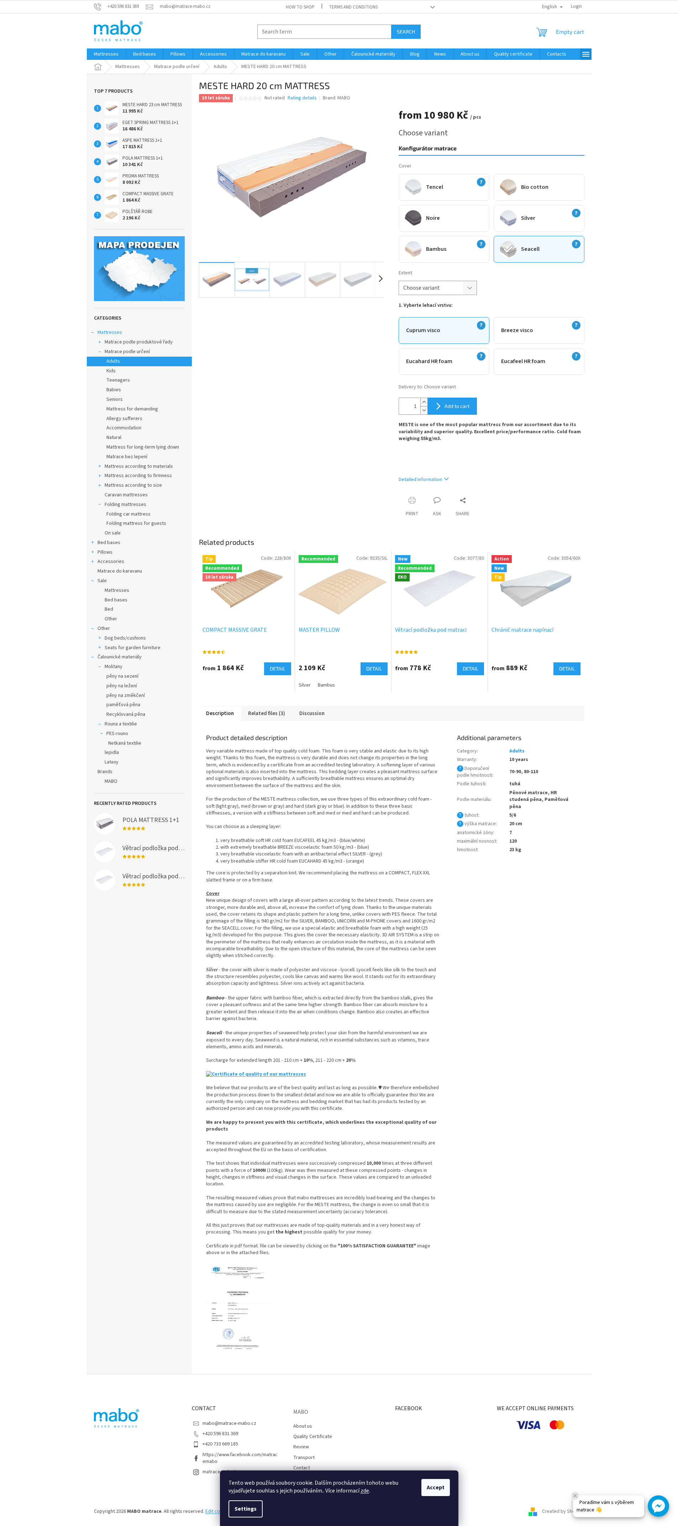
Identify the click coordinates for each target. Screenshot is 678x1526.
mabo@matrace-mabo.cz (229, 1423)
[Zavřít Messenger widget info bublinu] (575, 1496)
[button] (658, 1506)
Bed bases (109, 542)
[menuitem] (106, 54)
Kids (111, 370)
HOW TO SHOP (300, 7)
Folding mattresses (125, 504)
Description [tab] (220, 713)
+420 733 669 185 (220, 1444)
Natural (113, 437)
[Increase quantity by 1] (423, 402)
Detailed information (420, 479)
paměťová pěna (123, 704)
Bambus (326, 685)
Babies (113, 389)
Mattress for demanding (132, 409)
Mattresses (110, 332)
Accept (436, 1487)
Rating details (302, 98)
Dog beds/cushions (125, 638)
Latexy (112, 762)
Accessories (111, 561)
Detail (277, 669)
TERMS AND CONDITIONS (353, 7)
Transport (304, 1457)
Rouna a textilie (121, 724)
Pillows (105, 552)
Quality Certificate (312, 1436)
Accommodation (123, 427)
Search (406, 32)
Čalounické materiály (120, 657)
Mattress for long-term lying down (142, 447)
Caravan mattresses (126, 494)
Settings (246, 1509)
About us (302, 1426)
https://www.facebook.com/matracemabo (240, 1458)
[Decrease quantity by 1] (423, 410)
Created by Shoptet (563, 1511)
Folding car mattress (128, 514)
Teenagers (118, 380)
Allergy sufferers (124, 418)
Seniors (114, 399)
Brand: (336, 98)
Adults (113, 361)
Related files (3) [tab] (266, 713)
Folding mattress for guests (136, 523)
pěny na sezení (122, 676)
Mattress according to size (133, 485)
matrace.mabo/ (219, 1471)
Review (301, 1446)
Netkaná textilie (124, 743)
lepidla (112, 752)
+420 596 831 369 (220, 1433)
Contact (301, 1467)
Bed (109, 609)
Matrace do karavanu (120, 571)
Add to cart (457, 406)
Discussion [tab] (312, 713)
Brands (105, 771)
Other (111, 618)
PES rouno (117, 733)
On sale (113, 533)
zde (365, 1491)
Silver (305, 685)
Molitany (113, 666)
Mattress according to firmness (138, 475)
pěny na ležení (121, 685)
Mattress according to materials (139, 466)
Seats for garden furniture (133, 647)
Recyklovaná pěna (125, 714)
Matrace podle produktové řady (139, 342)
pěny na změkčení (125, 695)
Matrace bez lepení (126, 456)
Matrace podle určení (127, 351)
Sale (102, 580)
